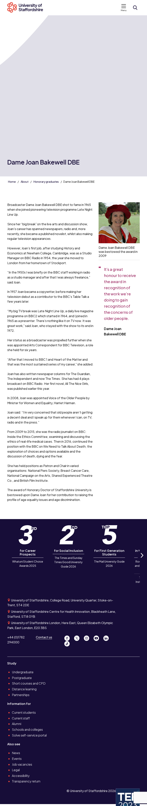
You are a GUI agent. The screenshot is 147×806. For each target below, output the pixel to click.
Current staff (21, 718)
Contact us (44, 637)
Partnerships (20, 695)
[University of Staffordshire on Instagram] (88, 637)
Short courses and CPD (29, 683)
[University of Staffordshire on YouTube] (98, 637)
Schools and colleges (27, 729)
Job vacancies (22, 764)
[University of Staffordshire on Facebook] (68, 637)
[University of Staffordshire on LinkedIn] (107, 637)
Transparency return (26, 781)
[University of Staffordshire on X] (78, 637)
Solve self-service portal (29, 735)
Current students (24, 712)
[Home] (27, 7)
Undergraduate (22, 672)
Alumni (16, 724)
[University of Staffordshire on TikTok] (68, 643)
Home (12, 181)
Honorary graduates (46, 181)
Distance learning (24, 689)
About (25, 181)
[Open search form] (135, 7)
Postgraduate (22, 678)
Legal (16, 770)
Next (141, 559)
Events (17, 759)
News (16, 753)
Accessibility (21, 776)
